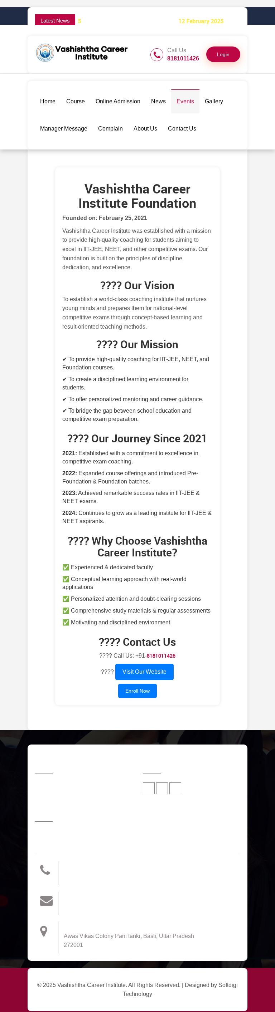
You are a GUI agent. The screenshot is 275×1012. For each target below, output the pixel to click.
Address (75, 926)
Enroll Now (137, 691)
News (158, 101)
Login (223, 54)
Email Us (77, 896)
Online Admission (118, 101)
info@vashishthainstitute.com (106, 906)
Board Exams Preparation (82, 21)
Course (75, 101)
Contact (75, 865)
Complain (110, 129)
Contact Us (182, 129)
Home (48, 101)
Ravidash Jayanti (214, 21)
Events (185, 101)
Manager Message (63, 129)
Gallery (214, 101)
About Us (145, 129)
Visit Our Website (144, 672)
